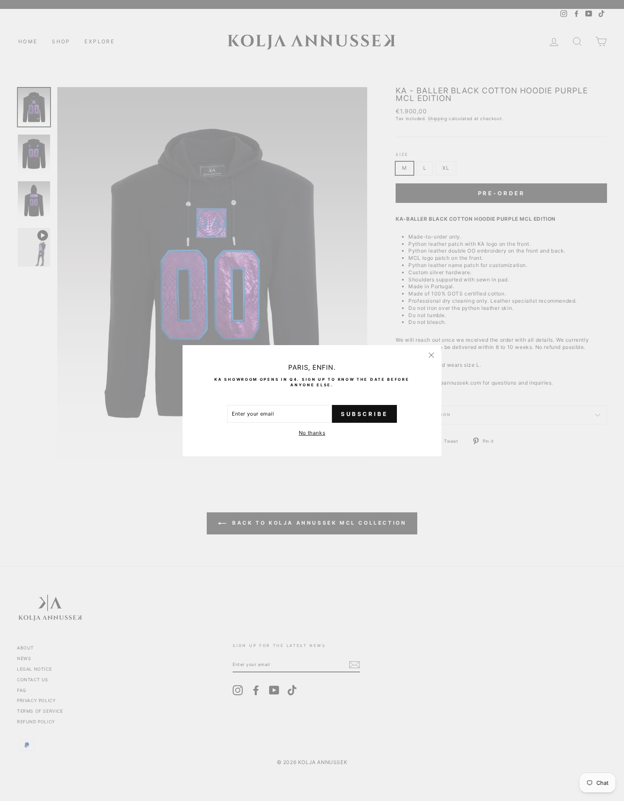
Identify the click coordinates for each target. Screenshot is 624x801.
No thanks (312, 433)
